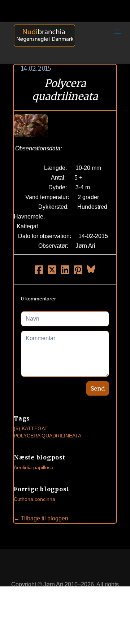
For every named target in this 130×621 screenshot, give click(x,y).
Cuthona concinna (34, 499)
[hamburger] (117, 32)
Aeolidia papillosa (33, 467)
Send (98, 388)
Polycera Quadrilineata (47, 436)
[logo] (42, 43)
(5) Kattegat (31, 428)
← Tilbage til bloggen (41, 518)
